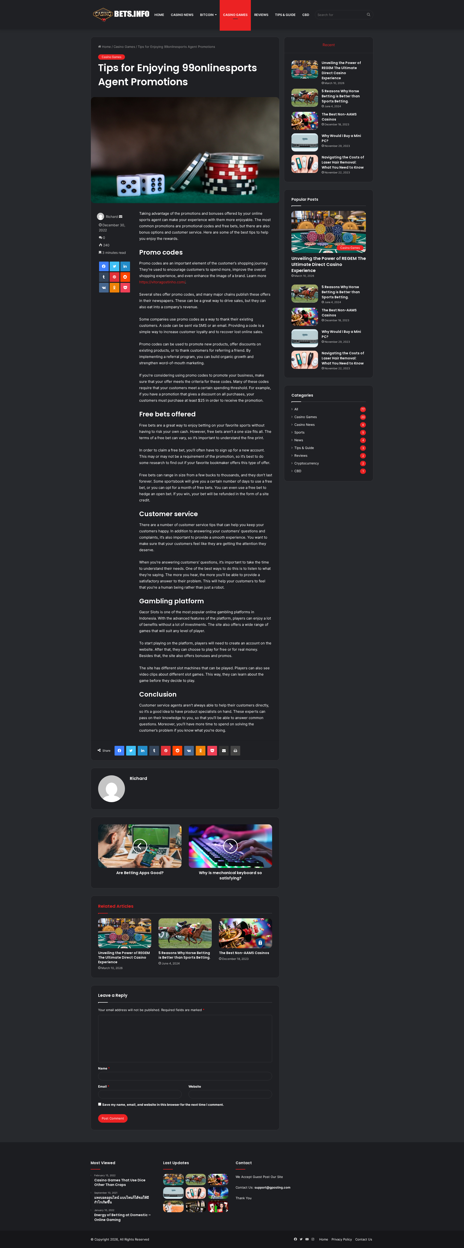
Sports (299, 432)
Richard (112, 216)
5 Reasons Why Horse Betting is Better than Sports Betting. (184, 955)
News (298, 440)
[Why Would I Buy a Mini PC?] (304, 142)
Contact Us (363, 1239)
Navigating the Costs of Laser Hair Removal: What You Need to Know (343, 162)
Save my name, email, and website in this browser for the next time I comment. (163, 1104)
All (296, 409)
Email (103, 1086)
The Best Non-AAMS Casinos (244, 952)
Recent (329, 45)
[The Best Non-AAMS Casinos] (245, 933)
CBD (305, 15)
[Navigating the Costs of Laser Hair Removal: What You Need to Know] (304, 164)
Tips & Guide (285, 15)
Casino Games (235, 15)
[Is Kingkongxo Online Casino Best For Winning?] (196, 1206)
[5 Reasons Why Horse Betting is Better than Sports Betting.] (185, 933)
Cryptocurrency (306, 463)
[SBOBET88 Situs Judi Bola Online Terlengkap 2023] (218, 1193)
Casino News (182, 15)
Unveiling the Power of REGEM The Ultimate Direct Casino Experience (124, 957)
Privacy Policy (342, 1239)
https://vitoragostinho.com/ (162, 282)
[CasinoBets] (121, 14)
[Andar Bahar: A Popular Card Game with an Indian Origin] (218, 1206)
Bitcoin (207, 15)
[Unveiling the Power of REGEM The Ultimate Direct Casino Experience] (124, 933)
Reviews (261, 15)
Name (104, 1068)
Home (159, 15)
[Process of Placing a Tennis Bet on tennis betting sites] (173, 1206)
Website (194, 1086)
